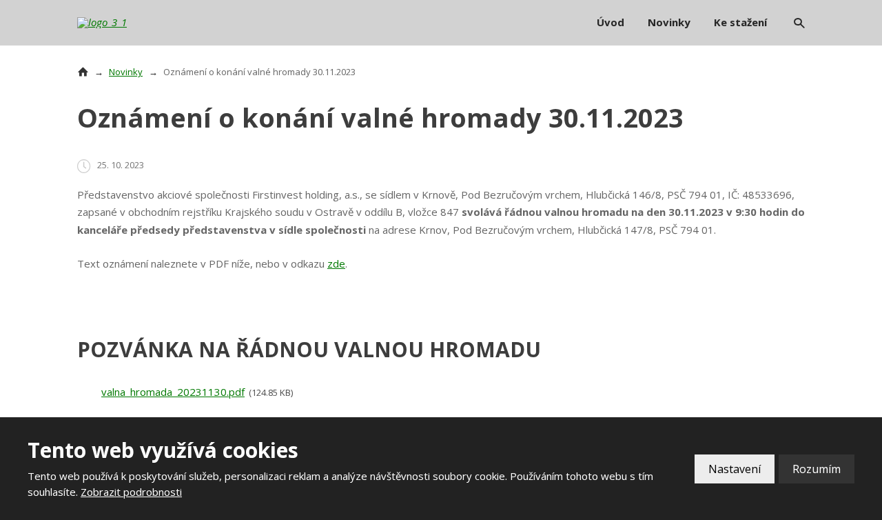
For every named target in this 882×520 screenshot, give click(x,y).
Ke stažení (740, 22)
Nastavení (734, 469)
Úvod (610, 22)
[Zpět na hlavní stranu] (118, 22)
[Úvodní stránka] (82, 72)
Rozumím (816, 469)
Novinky (669, 22)
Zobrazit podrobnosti (131, 492)
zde (336, 263)
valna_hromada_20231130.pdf (173, 392)
